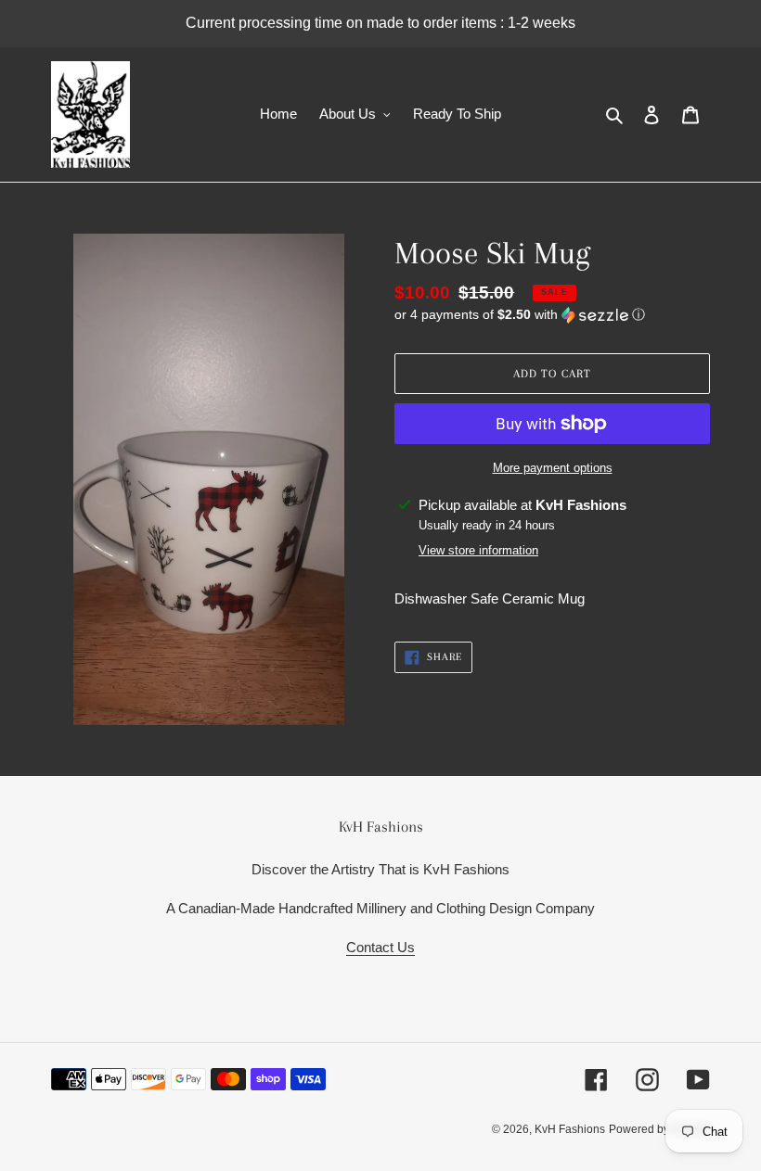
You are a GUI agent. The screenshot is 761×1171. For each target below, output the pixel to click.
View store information (478, 550)
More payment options (553, 468)
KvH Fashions (570, 1129)
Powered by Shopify (659, 1129)
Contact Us (380, 947)
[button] (519, 315)
